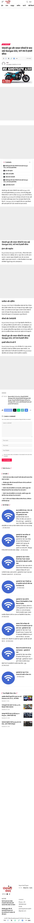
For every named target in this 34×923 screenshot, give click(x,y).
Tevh (7, 62)
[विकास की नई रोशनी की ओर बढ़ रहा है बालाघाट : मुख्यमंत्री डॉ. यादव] (8, 653)
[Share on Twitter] (8, 58)
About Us (25, 888)
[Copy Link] (11, 58)
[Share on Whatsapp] (15, 920)
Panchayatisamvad (14, 918)
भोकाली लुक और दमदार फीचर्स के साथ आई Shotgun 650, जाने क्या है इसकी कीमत (15, 166)
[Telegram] (9, 894)
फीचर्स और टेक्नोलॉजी (10, 177)
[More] (17, 58)
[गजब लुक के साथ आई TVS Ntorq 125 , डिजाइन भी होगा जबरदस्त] (28, 706)
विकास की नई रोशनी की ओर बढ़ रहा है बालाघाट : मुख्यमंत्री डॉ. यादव (23, 650)
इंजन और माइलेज (9, 170)
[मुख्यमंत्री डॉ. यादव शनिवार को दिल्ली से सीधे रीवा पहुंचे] (8, 540)
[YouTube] (7, 894)
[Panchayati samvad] (8, 2)
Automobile (6, 44)
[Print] (14, 58)
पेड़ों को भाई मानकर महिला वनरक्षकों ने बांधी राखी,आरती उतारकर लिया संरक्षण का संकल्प (8, 902)
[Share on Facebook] (6, 58)
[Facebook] (3, 894)
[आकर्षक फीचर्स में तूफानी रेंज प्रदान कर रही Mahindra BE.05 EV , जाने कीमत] (28, 698)
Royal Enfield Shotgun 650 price (21, 400)
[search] (27, 2)
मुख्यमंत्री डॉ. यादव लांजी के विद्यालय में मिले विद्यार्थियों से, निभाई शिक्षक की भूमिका (24, 601)
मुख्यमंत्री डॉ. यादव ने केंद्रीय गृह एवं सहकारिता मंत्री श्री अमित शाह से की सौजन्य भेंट (24, 583)
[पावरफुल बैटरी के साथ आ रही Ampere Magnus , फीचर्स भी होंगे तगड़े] (28, 715)
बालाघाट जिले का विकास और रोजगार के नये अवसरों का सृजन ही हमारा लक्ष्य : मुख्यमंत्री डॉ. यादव (24, 626)
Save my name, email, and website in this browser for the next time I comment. (18, 455)
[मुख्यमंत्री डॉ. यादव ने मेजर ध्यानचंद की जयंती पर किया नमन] (8, 678)
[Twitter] (5, 894)
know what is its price (14, 396)
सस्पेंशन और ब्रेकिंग (9, 173)
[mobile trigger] (3, 2)
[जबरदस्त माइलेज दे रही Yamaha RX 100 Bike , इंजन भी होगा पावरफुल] (28, 723)
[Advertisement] (17, 25)
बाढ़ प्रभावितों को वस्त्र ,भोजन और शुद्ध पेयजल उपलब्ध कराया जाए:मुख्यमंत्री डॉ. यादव (24, 512)
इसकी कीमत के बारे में (9, 185)
